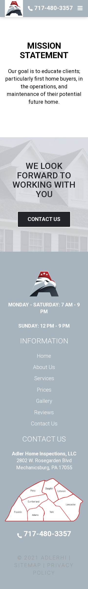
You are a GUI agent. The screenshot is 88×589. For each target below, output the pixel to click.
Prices (44, 390)
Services (44, 378)
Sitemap (27, 565)
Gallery (44, 401)
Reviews (44, 412)
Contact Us (44, 219)
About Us (44, 367)
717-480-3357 (53, 8)
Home (44, 356)
